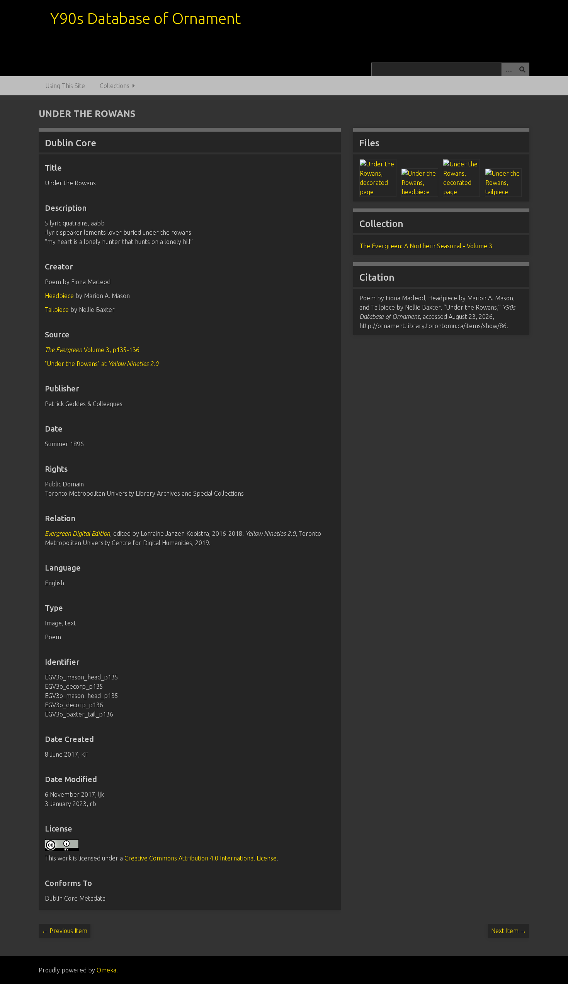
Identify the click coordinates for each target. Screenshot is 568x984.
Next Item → (508, 930)
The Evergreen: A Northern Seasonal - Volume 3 (425, 245)
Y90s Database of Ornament (145, 18)
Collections (114, 85)
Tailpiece (57, 309)
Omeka (106, 970)
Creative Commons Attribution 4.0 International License (200, 858)
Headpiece (59, 295)
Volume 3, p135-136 (92, 349)
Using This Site (65, 85)
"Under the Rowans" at (101, 363)
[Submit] (522, 69)
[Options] (508, 69)
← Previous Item (64, 930)
